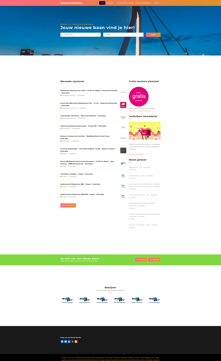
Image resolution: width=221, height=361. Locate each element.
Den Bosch (94, 360)
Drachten (128, 360)
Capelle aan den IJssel (68, 360)
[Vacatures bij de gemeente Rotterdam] (67, 300)
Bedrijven (110, 3)
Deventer (107, 360)
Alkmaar (87, 357)
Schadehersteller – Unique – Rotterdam (141, 176)
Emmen (143, 360)
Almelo (93, 357)
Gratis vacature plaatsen (125, 3)
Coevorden (79, 360)
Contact (156, 3)
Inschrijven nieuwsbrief (143, 3)
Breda (157, 357)
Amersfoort (116, 357)
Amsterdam (124, 357)
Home (102, 3)
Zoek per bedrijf (154, 259)
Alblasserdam (80, 357)
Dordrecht (122, 360)
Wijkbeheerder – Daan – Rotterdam (139, 167)
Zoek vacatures (141, 259)
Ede (132, 360)
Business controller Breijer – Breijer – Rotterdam (143, 225)
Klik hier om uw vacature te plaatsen (140, 111)
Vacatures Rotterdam (71, 3)
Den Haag (101, 360)
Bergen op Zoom (150, 357)
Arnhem (137, 357)
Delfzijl (88, 360)
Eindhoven (137, 360)
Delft (84, 360)
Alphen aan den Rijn (106, 357)
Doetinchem (114, 360)
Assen (142, 357)
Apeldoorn (131, 357)
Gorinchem (156, 360)
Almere (98, 357)
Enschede (149, 360)
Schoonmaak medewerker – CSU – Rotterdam (143, 195)
